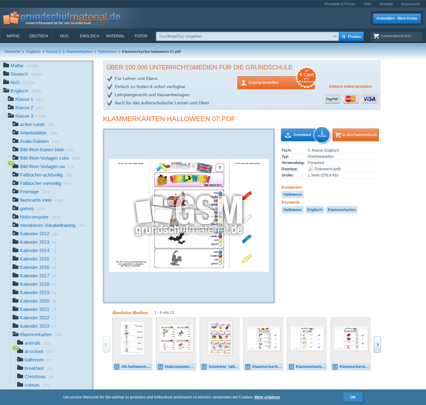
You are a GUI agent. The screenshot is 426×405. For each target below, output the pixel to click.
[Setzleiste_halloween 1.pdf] (220, 338)
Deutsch (39, 36)
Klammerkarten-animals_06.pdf (311, 367)
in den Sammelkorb (359, 135)
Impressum (410, 4)
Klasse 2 (29, 107)
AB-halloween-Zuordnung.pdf (136, 367)
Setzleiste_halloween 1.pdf (224, 367)
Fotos (141, 36)
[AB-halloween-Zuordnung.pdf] (133, 338)
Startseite (12, 51)
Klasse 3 (53, 51)
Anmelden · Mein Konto (397, 18)
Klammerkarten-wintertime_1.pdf (355, 367)
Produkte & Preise (340, 4)
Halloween (107, 51)
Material (115, 36)
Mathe (13, 36)
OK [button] (353, 397)
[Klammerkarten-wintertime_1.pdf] (351, 339)
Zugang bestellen (281, 80)
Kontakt (386, 4)
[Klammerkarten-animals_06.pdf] (307, 339)
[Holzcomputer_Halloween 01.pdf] (176, 338)
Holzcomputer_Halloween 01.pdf (180, 367)
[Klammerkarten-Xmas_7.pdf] (263, 339)
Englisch (89, 36)
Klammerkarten (79, 51)
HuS (64, 36)
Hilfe (367, 4)
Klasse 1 (29, 99)
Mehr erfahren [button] (267, 397)
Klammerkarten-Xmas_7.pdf (267, 367)
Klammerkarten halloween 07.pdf (169, 119)
